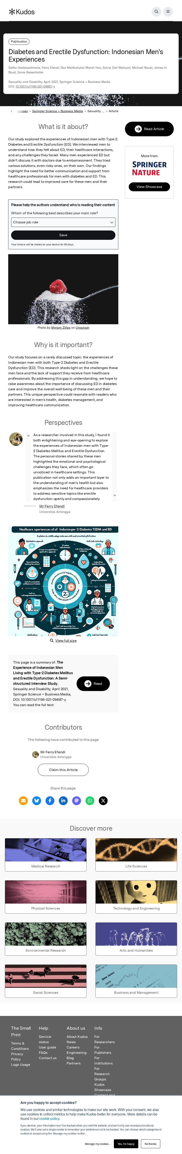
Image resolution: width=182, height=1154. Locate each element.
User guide (47, 1047)
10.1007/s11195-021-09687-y (35, 86)
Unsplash (82, 327)
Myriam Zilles (60, 327)
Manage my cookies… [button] (98, 1144)
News (71, 1042)
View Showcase (149, 187)
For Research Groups (102, 1073)
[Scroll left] (11, 111)
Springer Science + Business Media (57, 111)
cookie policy (49, 1118)
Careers (73, 1047)
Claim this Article (63, 770)
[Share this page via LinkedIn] (63, 800)
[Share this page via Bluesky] (36, 800)
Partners (73, 1063)
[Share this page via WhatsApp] (89, 800)
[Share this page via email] (23, 800)
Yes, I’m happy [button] (126, 1144)
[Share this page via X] (103, 800)
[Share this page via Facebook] (49, 800)
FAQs (43, 1053)
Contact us (48, 1058)
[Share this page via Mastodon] (76, 800)
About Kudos (77, 1037)
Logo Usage (20, 1064)
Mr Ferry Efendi (52, 506)
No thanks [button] (150, 1144)
